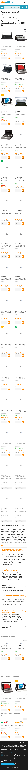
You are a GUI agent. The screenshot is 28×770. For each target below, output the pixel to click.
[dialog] (14, 755)
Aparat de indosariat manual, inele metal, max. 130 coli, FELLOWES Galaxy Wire (6, 279)
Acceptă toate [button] (8, 764)
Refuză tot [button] (21, 764)
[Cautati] (19, 7)
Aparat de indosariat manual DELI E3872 (20, 345)
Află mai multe (9, 752)
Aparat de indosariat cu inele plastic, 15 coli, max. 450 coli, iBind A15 (7, 80)
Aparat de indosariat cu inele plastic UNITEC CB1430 (21, 444)
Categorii (2, 7)
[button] (14, 767)
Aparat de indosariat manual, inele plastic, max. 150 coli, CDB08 (6, 47)
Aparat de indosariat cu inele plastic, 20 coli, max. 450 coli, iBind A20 (7, 378)
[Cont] (23, 7)
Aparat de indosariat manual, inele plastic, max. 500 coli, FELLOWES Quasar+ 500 (20, 80)
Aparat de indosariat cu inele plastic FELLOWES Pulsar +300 (7, 179)
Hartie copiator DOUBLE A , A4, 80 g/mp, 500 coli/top (6, 726)
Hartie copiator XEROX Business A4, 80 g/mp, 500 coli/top (21, 726)
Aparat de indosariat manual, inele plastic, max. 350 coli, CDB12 (20, 113)
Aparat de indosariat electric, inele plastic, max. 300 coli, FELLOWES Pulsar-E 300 (20, 179)
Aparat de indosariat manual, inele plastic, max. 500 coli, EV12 (6, 312)
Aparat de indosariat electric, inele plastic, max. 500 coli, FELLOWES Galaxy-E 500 (6, 146)
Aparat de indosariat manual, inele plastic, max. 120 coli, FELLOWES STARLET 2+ (21, 246)
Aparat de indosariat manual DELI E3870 (20, 378)
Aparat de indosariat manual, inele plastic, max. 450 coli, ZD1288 (7, 212)
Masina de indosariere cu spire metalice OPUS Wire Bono (6, 411)
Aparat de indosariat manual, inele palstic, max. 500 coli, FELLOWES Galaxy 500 (20, 279)
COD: (2, 45)
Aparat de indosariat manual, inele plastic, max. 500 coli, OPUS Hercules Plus (20, 477)
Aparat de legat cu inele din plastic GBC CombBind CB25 (20, 411)
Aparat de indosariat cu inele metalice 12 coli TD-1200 (7, 477)
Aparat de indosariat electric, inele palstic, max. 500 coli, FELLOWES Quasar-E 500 (7, 246)
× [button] (26, 742)
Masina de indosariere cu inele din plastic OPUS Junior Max (20, 510)
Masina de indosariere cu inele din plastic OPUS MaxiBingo (20, 312)
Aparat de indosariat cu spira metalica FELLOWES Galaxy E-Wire (21, 212)
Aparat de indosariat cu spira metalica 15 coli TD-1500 (21, 47)
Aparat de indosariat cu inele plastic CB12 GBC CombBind (7, 444)
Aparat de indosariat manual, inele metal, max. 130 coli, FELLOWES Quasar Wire (20, 146)
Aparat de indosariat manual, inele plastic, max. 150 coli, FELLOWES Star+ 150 (7, 113)
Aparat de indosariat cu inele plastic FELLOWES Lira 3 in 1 (7, 510)
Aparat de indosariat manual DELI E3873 (6, 345)
